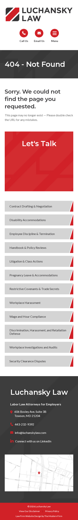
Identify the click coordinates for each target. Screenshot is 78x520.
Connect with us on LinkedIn (33, 441)
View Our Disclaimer (29, 511)
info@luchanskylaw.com (30, 432)
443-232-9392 (24, 424)
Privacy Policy (52, 511)
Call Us (24, 41)
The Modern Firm (53, 516)
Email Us (39, 41)
